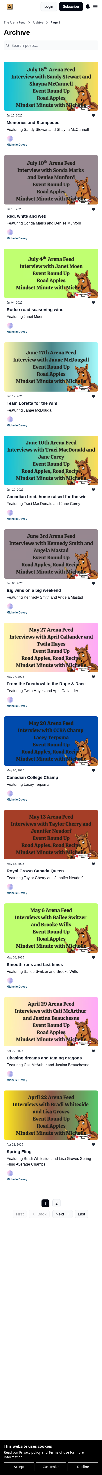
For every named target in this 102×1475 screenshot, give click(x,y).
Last (81, 1214)
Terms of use (59, 1452)
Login (49, 6)
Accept (19, 1466)
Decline (83, 1466)
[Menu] (88, 5)
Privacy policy (30, 1452)
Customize (51, 1466)
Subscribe (71, 6)
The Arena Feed (15, 22)
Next (60, 1214)
